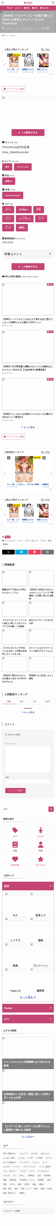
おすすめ (34, 1154)
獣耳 (16, 1189)
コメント (10, 744)
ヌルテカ (6, 1167)
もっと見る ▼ (28, 997)
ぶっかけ (21, 1158)
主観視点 (31, 1175)
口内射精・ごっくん (27, 1180)
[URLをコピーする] (47, 552)
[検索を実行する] (51, 809)
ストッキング (9, 28)
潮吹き (41, 1184)
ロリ (14, 1175)
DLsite (45, 49)
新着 (19, 1184)
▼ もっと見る (28, 427)
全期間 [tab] (47, 701)
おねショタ (45, 1154)
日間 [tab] (8, 701)
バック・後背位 (45, 1167)
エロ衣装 (39, 1158)
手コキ (12, 1184)
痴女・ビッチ (26, 1189)
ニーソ (17, 28)
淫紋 (34, 1184)
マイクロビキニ (43, 1171)
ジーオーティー (12, 72)
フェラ (37, 28)
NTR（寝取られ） (9, 1154)
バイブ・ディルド (29, 1167)
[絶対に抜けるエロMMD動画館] (28, 2)
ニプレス (36, 1162)
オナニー (49, 1158)
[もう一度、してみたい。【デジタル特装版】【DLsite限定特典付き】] (14, 61)
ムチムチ (6, 1175)
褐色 (36, 1189)
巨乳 (42, 28)
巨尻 (5, 1184)
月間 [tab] (34, 701)
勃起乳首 (13, 1180)
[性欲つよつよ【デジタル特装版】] (44, 61)
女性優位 (41, 1180)
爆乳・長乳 (7, 1189)
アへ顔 (30, 1158)
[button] (8, 552)
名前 (7, 777)
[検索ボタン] (53, 2)
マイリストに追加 (15, 89)
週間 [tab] (21, 701)
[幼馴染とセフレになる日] (29, 61)
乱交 (39, 1175)
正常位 (26, 1184)
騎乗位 (47, 28)
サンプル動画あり (9, 1162)
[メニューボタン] (2, 2)
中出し (22, 1175)
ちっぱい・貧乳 (9, 1158)
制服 (5, 1180)
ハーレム (16, 1167)
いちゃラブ (24, 1154)
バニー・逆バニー (27, 28)
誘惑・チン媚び (46, 1189)
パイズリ (23, 1171)
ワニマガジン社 (27, 72)
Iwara (8, 537)
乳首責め (47, 1175)
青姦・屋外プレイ (9, 1193)
